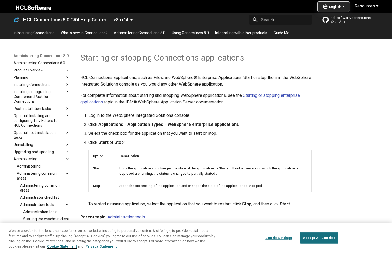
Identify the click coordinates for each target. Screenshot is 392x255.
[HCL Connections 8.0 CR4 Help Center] (16, 19)
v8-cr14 (121, 19)
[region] (196, 239)
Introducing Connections (34, 33)
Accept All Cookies (319, 238)
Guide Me (281, 33)
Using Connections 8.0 (190, 33)
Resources (365, 6)
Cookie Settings (278, 238)
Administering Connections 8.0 (139, 33)
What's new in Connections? (84, 33)
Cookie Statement (62, 246)
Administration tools (126, 217)
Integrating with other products (241, 33)
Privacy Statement (101, 246)
